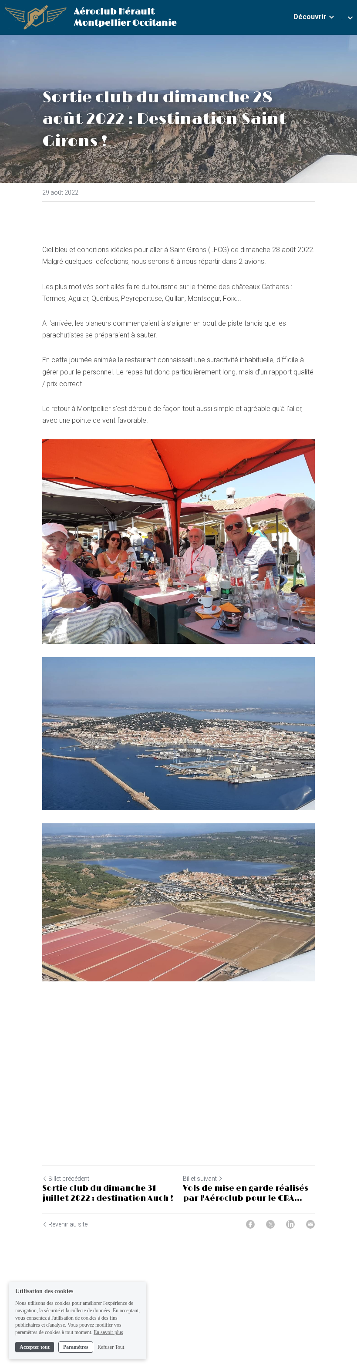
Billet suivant (200, 1178)
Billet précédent (68, 1178)
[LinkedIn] (290, 1224)
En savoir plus (108, 1332)
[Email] (310, 1224)
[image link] (35, 16)
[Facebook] (250, 1224)
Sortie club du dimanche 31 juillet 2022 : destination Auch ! (107, 1193)
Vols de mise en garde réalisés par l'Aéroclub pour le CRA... (245, 1193)
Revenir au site (68, 1224)
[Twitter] (270, 1224)
